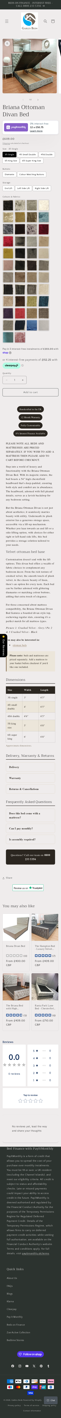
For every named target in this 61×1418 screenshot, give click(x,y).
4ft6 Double (47, 154)
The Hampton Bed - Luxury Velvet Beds (45, 948)
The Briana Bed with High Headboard (14, 1007)
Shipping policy (49, 1405)
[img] (43, 956)
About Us (12, 1278)
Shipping (6, 143)
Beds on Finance (16, 1325)
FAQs (10, 1286)
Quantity (7, 373)
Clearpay (12, 1309)
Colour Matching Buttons (31, 174)
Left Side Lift (23, 188)
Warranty (15, 778)
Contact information (32, 1411)
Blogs (10, 1293)
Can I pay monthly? (21, 828)
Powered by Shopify (32, 1400)
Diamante (9, 174)
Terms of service (31, 1405)
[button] (7, 21)
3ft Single (9, 154)
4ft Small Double (27, 154)
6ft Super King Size (31, 160)
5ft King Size (11, 160)
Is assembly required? (22, 839)
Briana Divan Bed (15, 946)
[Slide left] (23, 100)
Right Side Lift (42, 188)
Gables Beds (17, 1400)
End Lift (8, 188)
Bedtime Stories (15, 1340)
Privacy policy (14, 1405)
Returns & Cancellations (24, 789)
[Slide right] (38, 100)
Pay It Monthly (15, 1317)
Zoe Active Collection (18, 1332)
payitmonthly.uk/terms (35, 1253)
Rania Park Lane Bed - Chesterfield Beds (45, 1007)
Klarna (10, 1301)
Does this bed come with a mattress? (24, 815)
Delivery (14, 767)
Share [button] (9, 878)
